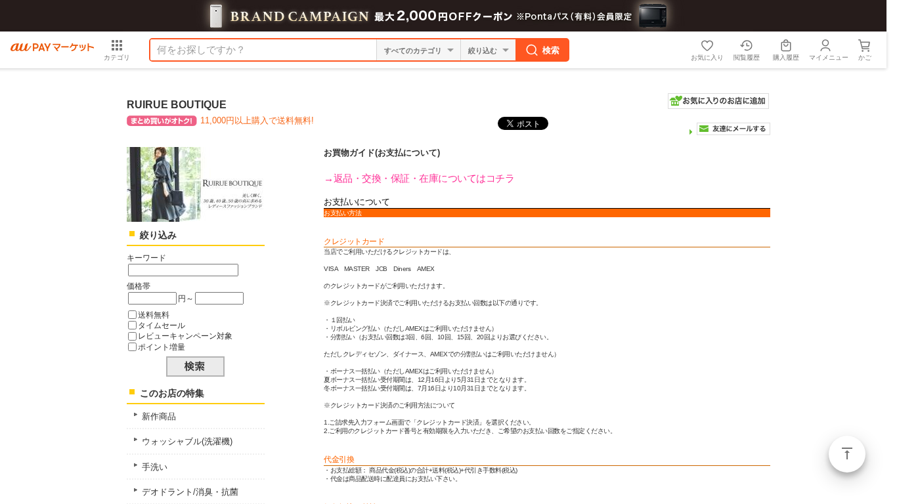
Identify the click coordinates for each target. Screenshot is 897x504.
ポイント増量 (161, 347)
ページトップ (847, 454)
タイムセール (161, 325)
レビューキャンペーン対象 (185, 335)
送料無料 (153, 314)
